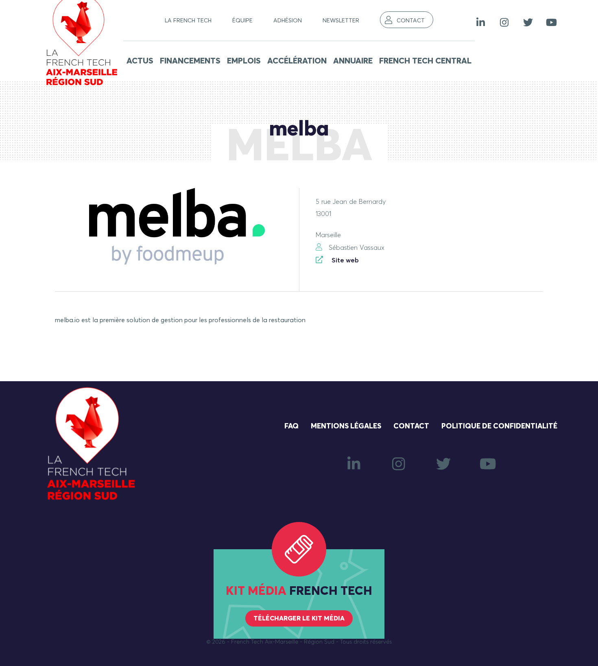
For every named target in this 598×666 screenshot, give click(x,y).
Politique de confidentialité (499, 426)
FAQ (291, 426)
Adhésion (287, 21)
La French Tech (188, 21)
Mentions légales (346, 426)
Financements (190, 61)
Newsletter (341, 21)
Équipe (242, 21)
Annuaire (353, 61)
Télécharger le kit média (299, 618)
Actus (140, 61)
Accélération (297, 61)
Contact (411, 21)
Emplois (244, 61)
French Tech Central (425, 61)
